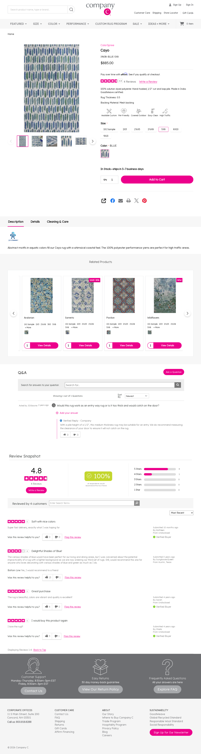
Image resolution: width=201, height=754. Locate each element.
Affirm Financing (64, 731)
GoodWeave (157, 714)
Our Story (108, 714)
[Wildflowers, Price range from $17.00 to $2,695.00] (162, 295)
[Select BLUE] (105, 153)
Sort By (120, 396)
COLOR (52, 23)
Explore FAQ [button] (167, 689)
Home (11, 34)
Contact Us (61, 714)
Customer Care (142, 12)
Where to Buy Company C (117, 717)
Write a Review (148, 81)
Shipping (157, 12)
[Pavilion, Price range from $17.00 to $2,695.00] (121, 295)
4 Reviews (130, 81)
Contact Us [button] (33, 691)
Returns (59, 724)
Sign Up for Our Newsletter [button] (171, 732)
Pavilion (108, 317)
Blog (105, 731)
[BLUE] (65, 332)
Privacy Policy (110, 728)
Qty (105, 180)
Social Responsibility (162, 724)
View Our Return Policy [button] (100, 689)
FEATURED (17, 23)
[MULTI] (106, 332)
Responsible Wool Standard (166, 721)
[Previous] (13, 313)
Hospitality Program (114, 724)
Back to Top (39, 649)
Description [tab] (15, 221)
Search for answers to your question (40, 385)
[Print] (128, 200)
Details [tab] (35, 221)
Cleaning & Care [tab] (57, 221)
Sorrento (66, 317)
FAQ (57, 717)
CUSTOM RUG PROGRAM (111, 23)
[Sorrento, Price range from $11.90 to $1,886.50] (80, 295)
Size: (104, 123)
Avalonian (26, 317)
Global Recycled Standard (165, 717)
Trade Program (111, 721)
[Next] (187, 313)
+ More (25, 327)
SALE (136, 23)
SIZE (36, 23)
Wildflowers (151, 317)
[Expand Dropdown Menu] (26, 23)
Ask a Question (174, 372)
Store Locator (171, 12)
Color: (109, 146)
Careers (107, 735)
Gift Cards (61, 728)
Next (92, 141)
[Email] (120, 200)
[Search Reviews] (137, 503)
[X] (136, 200)
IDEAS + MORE (157, 23)
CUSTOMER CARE (64, 710)
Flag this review (73, 537)
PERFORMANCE (76, 23)
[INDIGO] (23, 332)
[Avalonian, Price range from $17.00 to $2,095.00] (38, 295)
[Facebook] (112, 200)
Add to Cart (157, 179)
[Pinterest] (144, 200)
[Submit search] (177, 385)
